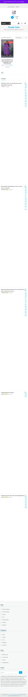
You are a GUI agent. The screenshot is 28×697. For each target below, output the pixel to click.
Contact (3, 637)
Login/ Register (11, 6)
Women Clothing (5, 611)
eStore (8, 695)
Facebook (4, 645)
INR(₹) (17, 6)
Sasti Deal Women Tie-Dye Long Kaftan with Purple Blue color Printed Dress (7, 61)
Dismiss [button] (22, 1)
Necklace (4, 625)
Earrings (4, 622)
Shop (8, 29)
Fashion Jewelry (5, 619)
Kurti (3, 617)
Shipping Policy (5, 662)
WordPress (18, 695)
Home (5, 29)
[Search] (20, 672)
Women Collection (6, 609)
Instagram (4, 642)
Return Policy (5, 654)
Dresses (4, 614)
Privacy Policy (5, 657)
